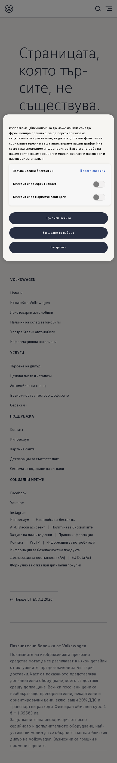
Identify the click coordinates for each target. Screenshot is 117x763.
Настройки (58, 247)
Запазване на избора (58, 233)
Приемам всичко (58, 218)
